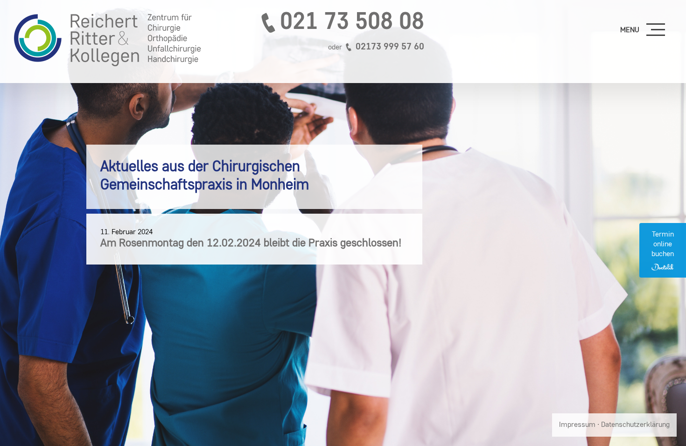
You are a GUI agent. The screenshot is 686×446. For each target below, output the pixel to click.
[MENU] (655, 30)
